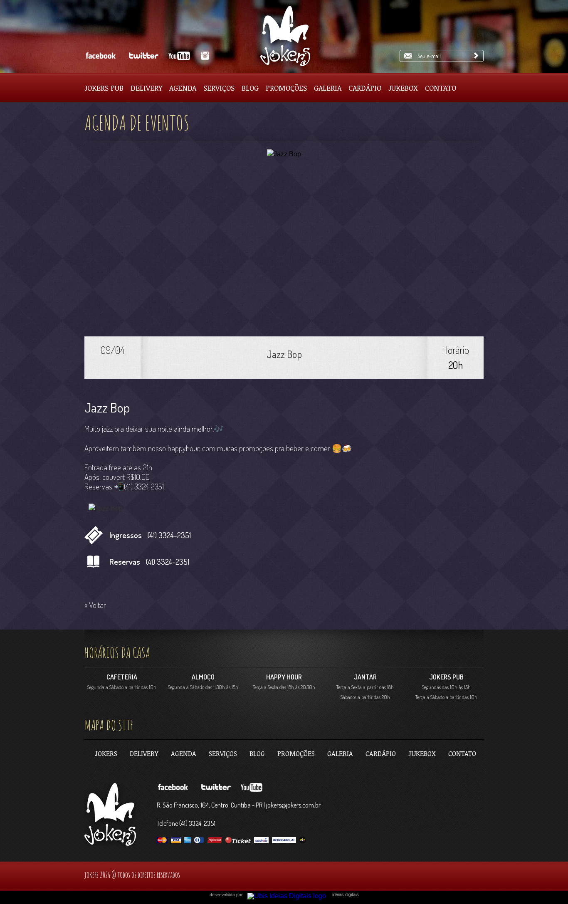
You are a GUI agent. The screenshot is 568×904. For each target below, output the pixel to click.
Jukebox (403, 88)
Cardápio (364, 88)
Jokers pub (103, 88)
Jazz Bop (284, 354)
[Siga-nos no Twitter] (142, 56)
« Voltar (95, 605)
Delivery (146, 88)
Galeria (327, 88)
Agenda (182, 88)
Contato (440, 88)
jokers (106, 753)
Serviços (219, 88)
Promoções (286, 88)
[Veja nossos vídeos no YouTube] (180, 56)
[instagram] (204, 56)
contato (462, 753)
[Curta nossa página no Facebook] (100, 56)
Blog (250, 88)
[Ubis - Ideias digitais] (289, 893)
